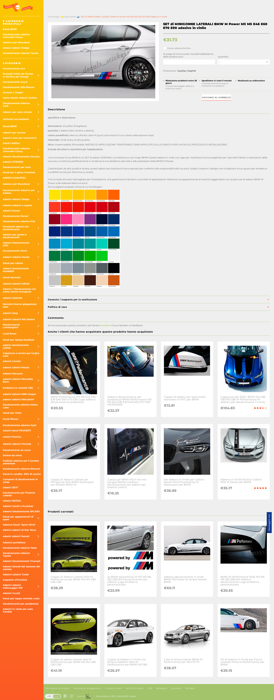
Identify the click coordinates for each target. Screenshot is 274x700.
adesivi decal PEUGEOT (17, 430)
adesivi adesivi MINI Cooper (19, 394)
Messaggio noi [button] (269, 522)
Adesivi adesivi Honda (16, 257)
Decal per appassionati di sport (18, 518)
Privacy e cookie (113, 688)
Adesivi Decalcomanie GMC (16, 244)
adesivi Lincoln (12, 361)
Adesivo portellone (14, 542)
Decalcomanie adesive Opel (19, 425)
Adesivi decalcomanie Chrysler (21, 156)
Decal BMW (10, 29)
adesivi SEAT (10, 487)
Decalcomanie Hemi (15, 250)
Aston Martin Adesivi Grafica (20, 97)
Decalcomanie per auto (17, 167)
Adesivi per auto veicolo (17, 112)
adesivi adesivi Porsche (17, 444)
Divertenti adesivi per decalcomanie (16, 228)
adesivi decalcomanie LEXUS (16, 346)
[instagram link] (71, 696)
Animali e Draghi (13, 92)
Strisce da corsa (12, 455)
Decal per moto (12, 412)
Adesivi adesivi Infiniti (16, 283)
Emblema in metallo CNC (18, 388)
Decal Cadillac (11, 143)
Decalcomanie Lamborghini (11, 326)
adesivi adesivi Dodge (16, 48)
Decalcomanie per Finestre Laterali (19, 494)
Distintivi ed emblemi (16, 119)
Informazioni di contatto (57, 688)
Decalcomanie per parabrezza (21, 603)
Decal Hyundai (11, 277)
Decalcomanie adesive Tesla (20, 547)
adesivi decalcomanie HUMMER (16, 270)
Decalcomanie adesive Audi (16, 104)
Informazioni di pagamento (87, 688)
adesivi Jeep (10, 313)
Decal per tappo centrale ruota (21, 598)
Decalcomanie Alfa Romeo (18, 87)
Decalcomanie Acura (15, 82)
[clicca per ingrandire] (84, 288)
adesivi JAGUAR (12, 298)
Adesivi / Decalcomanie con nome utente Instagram (19, 290)
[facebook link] (65, 696)
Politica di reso (57, 307)
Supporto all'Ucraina (15, 579)
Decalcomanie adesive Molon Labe (20, 406)
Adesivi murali (11, 593)
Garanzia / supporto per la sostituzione (72, 299)
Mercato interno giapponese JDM (20, 305)
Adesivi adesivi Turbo (16, 574)
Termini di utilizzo (134, 688)
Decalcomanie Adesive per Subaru (19, 191)
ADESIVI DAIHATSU (14, 177)
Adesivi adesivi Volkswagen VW (13, 586)
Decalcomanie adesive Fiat (19, 221)
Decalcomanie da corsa (17, 450)
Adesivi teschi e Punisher (18, 506)
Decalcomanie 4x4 (14, 68)
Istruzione (176, 688)
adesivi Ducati (11, 210)
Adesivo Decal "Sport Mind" (19, 524)
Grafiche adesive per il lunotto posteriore (21, 462)
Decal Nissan (10, 419)
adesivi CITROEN (13, 162)
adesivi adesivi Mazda (16, 367)
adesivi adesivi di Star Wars (19, 530)
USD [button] (49, 696)
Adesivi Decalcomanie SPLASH (21, 511)
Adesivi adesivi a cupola (17, 205)
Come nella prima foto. (179, 48)
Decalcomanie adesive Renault (21, 468)
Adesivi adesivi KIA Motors (19, 319)
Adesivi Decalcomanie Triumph (21, 561)
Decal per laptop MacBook (18, 339)
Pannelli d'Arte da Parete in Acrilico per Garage (18, 75)
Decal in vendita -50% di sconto (22, 474)
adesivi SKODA (12, 500)
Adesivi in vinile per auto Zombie (18, 610)
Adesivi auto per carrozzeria (20, 138)
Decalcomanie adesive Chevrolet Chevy (16, 36)
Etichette (190, 688)
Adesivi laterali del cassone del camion (21, 568)
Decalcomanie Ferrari (15, 216)
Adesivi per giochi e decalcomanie (15, 236)
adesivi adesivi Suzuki (16, 536)
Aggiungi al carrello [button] (216, 97)
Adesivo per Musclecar (16, 42)
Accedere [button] (105, 325)
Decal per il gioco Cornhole (19, 172)
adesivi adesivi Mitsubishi (18, 399)
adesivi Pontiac (12, 436)
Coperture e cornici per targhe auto (21, 354)
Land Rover (10, 333)
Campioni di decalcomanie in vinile (20, 480)
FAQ (150, 688)
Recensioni (161, 688)
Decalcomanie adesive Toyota (21, 53)
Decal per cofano (13, 263)
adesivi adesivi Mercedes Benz (18, 380)
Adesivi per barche (14, 132)
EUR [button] (57, 696)
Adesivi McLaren (13, 373)
